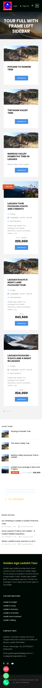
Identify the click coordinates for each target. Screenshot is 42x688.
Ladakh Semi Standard (12, 616)
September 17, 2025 (10, 537)
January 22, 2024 (10, 544)
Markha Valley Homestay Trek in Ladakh (18, 156)
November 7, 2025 (10, 526)
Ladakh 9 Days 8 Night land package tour (18, 282)
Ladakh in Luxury (9, 606)
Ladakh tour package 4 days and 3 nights (18, 206)
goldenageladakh (27, 526)
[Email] (6, 669)
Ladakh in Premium (10, 609)
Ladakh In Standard (11, 613)
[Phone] (6, 682)
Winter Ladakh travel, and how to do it (18, 541)
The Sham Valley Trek (18, 112)
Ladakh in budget (10, 602)
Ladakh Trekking (9, 620)
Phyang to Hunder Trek (19, 68)
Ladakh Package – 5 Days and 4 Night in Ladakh (19, 358)
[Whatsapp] (6, 676)
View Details (21, 78)
